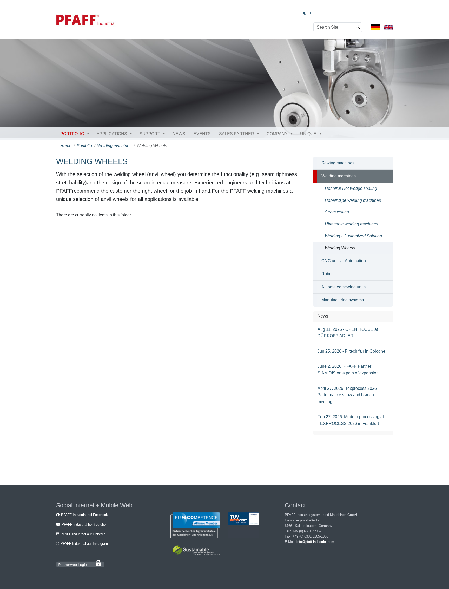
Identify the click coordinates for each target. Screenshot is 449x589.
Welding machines (114, 146)
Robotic (328, 273)
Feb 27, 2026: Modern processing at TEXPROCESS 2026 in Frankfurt (351, 420)
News (179, 134)
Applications (112, 134)
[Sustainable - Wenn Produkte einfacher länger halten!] (197, 551)
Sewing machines (337, 163)
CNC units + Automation (343, 260)
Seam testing (337, 212)
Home (65, 146)
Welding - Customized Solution (353, 236)
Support (150, 134)
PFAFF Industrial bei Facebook (84, 515)
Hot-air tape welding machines (353, 200)
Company (277, 134)
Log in (305, 12)
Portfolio (72, 134)
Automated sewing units (343, 287)
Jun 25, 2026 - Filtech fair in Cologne (351, 351)
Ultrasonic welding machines (351, 224)
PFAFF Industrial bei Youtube (84, 524)
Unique (308, 134)
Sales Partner (236, 134)
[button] (89, 133)
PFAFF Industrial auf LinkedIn (83, 534)
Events (202, 134)
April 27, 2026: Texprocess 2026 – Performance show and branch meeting (349, 395)
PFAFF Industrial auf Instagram (84, 544)
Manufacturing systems (342, 300)
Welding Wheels (340, 248)
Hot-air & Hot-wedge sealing (351, 188)
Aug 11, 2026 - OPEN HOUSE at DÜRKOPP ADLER (348, 332)
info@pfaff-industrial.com (315, 542)
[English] (388, 27)
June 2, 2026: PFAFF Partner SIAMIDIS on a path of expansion (348, 369)
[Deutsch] (375, 27)
